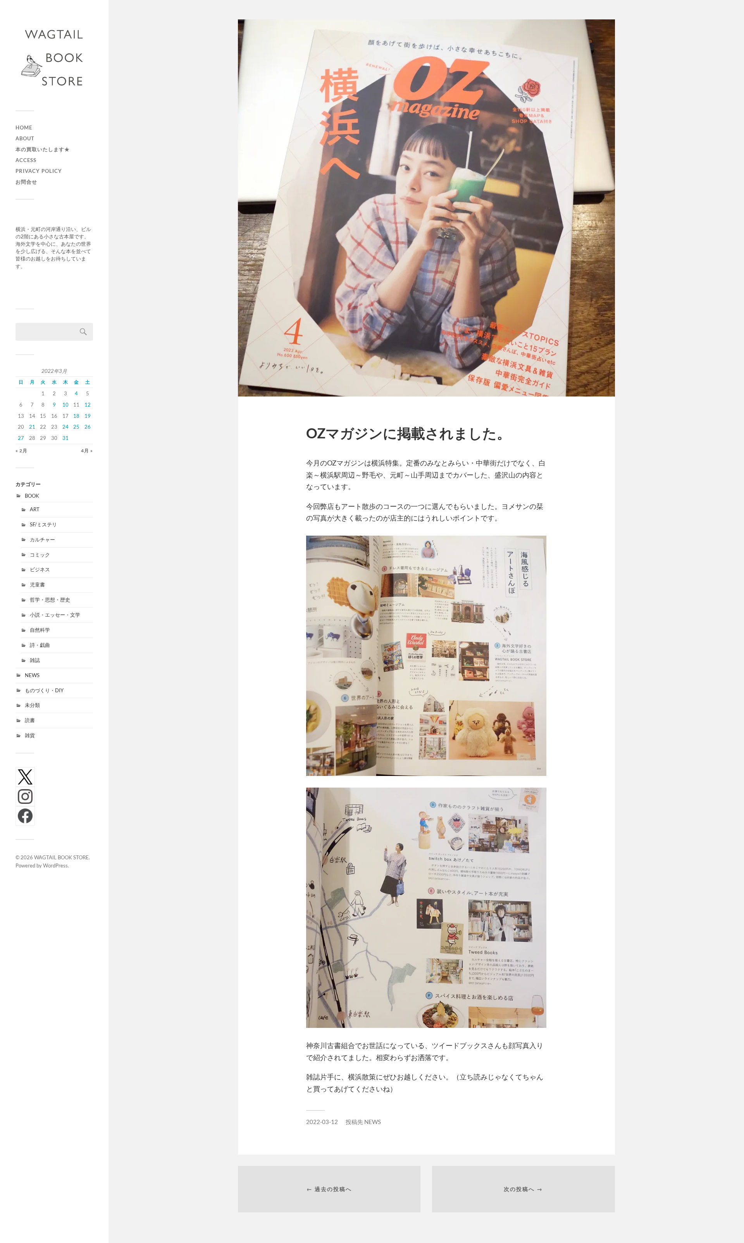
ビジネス (40, 569)
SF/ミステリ (43, 524)
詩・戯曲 (40, 645)
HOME (24, 127)
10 (65, 405)
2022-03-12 (322, 1121)
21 (32, 427)
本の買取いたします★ (43, 149)
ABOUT (25, 138)
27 (21, 438)
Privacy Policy (39, 171)
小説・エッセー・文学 (55, 615)
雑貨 (30, 735)
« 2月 (22, 450)
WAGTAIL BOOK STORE (61, 857)
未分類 (32, 705)
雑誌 (35, 660)
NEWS (32, 675)
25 (76, 427)
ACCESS (26, 160)
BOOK (32, 496)
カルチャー (42, 539)
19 (87, 416)
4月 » (87, 450)
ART (35, 509)
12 (87, 405)
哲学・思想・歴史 (50, 600)
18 (76, 416)
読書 (30, 720)
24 (65, 427)
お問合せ (26, 182)
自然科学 (40, 630)
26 (87, 427)
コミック (40, 555)
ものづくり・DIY (44, 690)
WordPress (55, 865)
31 (65, 438)
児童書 (37, 584)
